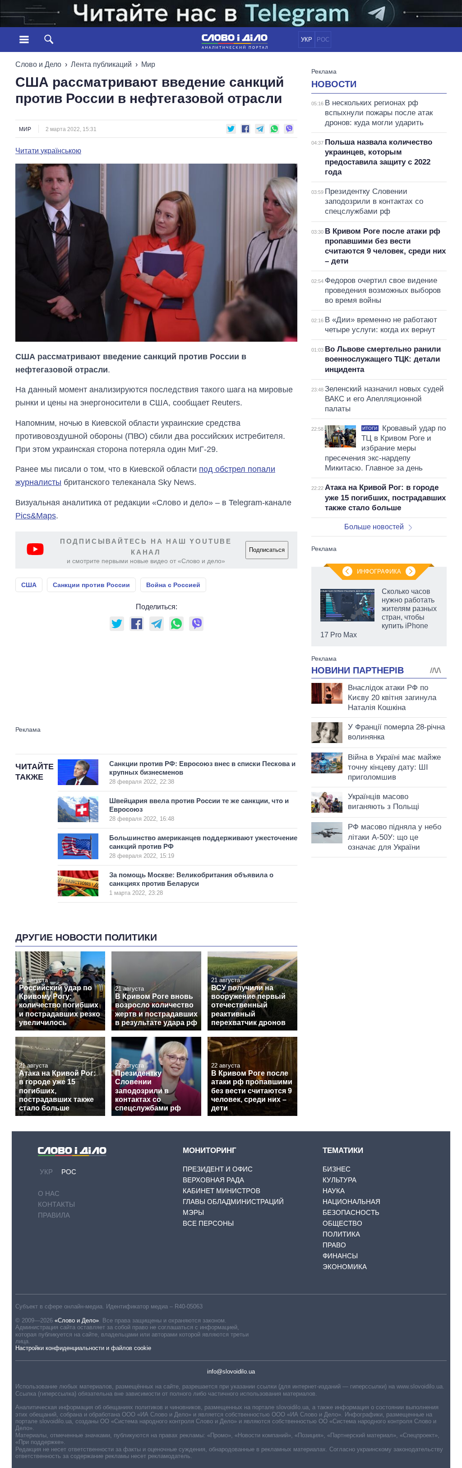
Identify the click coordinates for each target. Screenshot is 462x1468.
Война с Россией (173, 584)
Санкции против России (91, 584)
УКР (306, 39)
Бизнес (337, 1169)
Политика (341, 1234)
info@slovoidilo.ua (231, 1371)
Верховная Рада (213, 1180)
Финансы (340, 1256)
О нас (49, 1193)
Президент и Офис (218, 1169)
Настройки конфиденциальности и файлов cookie (83, 1348)
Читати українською (48, 151)
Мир (148, 64)
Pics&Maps (35, 515)
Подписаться (267, 549)
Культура (339, 1180)
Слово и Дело (38, 64)
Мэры (193, 1212)
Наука (334, 1191)
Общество (342, 1223)
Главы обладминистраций (233, 1201)
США (29, 584)
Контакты (56, 1204)
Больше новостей (374, 527)
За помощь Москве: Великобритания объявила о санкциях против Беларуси (191, 883)
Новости (333, 84)
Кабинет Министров (221, 1191)
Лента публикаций (101, 64)
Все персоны (208, 1223)
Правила (54, 1215)
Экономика (345, 1266)
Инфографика (379, 571)
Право (334, 1245)
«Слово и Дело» (77, 1320)
